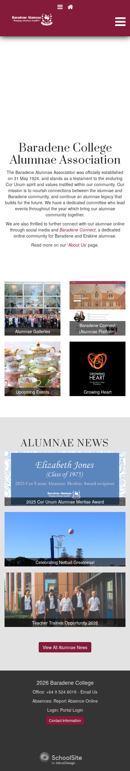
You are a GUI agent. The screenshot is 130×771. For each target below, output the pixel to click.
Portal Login (71, 710)
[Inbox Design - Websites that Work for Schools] (61, 758)
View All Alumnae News (65, 647)
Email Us (88, 692)
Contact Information (65, 720)
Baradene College (72, 682)
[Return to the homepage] (70, 7)
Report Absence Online (76, 701)
